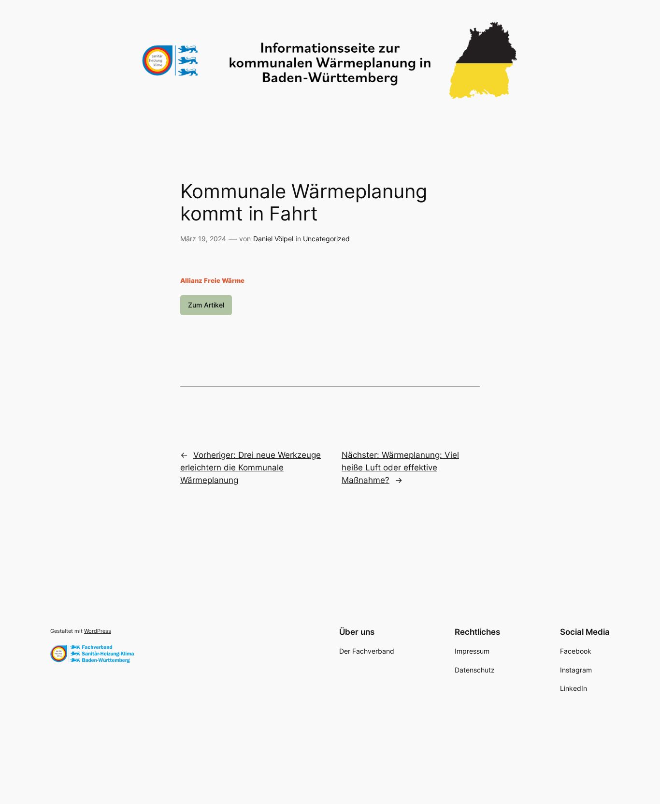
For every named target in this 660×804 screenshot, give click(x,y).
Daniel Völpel (273, 238)
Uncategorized (326, 238)
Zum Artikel (206, 305)
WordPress (97, 631)
